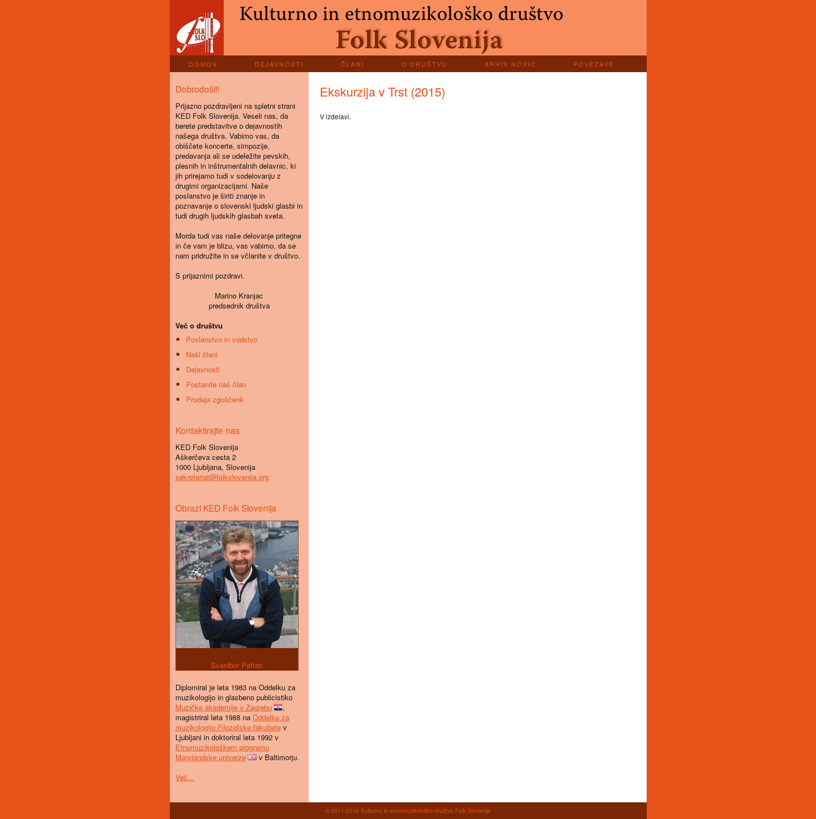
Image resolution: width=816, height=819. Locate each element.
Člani (352, 63)
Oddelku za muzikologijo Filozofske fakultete (232, 722)
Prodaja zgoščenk (215, 399)
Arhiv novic (510, 63)
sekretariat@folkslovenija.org (222, 477)
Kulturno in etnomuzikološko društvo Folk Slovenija (408, 27)
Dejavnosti (279, 63)
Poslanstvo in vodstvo (222, 339)
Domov (203, 63)
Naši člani (202, 354)
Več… (185, 777)
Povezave (593, 63)
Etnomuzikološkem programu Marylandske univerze (222, 752)
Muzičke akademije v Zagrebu (223, 707)
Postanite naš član (216, 384)
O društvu (424, 63)
